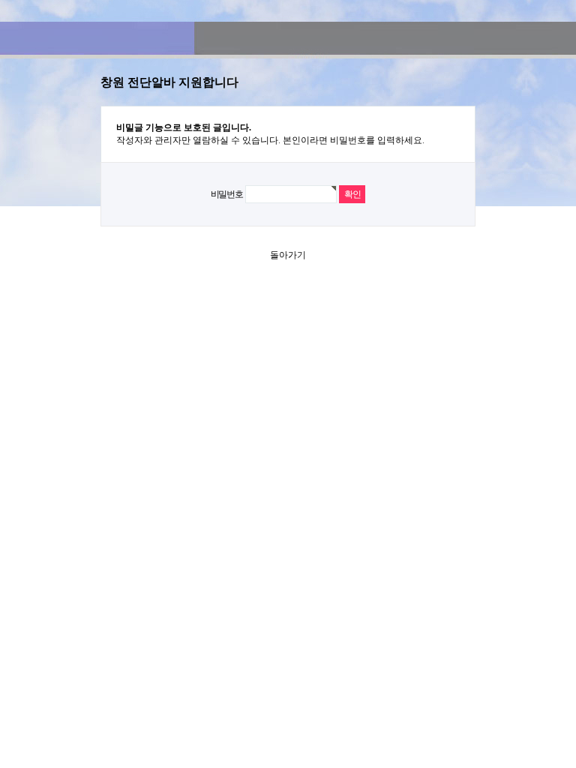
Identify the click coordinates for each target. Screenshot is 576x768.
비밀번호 (227, 194)
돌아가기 (288, 255)
